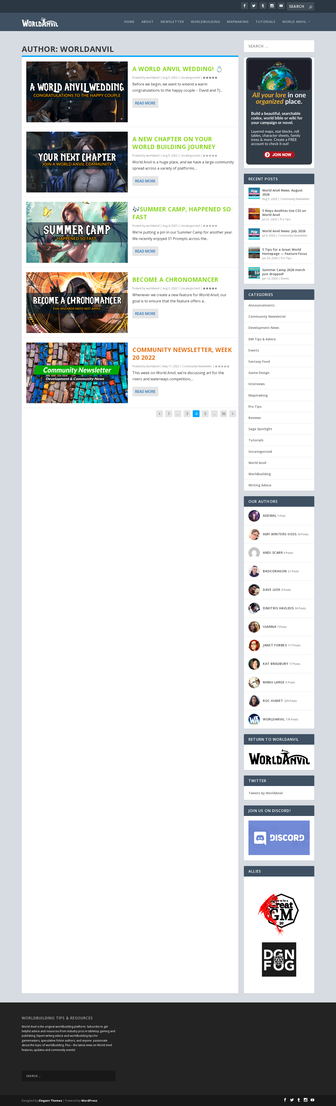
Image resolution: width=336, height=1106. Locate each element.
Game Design (258, 372)
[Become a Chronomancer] (77, 302)
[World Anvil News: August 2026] (254, 193)
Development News (263, 327)
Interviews (256, 384)
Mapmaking (238, 22)
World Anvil (294, 22)
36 (223, 413)
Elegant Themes (50, 1101)
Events (285, 278)
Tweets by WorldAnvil (265, 793)
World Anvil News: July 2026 (283, 231)
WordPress (89, 1101)
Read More (145, 103)
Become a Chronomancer (175, 279)
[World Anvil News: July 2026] (254, 234)
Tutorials (265, 22)
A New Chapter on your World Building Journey (173, 143)
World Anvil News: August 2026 (282, 192)
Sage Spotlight (260, 429)
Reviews (254, 418)
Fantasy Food (259, 361)
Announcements (261, 305)
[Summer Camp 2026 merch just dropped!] (254, 273)
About (147, 22)
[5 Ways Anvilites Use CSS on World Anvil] (254, 213)
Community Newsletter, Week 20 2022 (182, 354)
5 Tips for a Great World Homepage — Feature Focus (284, 251)
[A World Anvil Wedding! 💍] (77, 91)
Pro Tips (285, 219)
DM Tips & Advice (262, 339)
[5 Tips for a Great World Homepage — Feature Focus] (254, 252)
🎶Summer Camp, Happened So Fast (181, 213)
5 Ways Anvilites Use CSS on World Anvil (284, 212)
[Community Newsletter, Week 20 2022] (77, 372)
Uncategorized (190, 78)
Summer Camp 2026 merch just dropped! (283, 272)
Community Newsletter (197, 366)
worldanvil (153, 78)
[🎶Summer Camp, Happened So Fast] (77, 232)
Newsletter (172, 22)
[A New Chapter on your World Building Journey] (77, 162)
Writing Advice (259, 485)
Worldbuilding (205, 22)
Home (129, 22)
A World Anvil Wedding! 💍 (177, 69)
